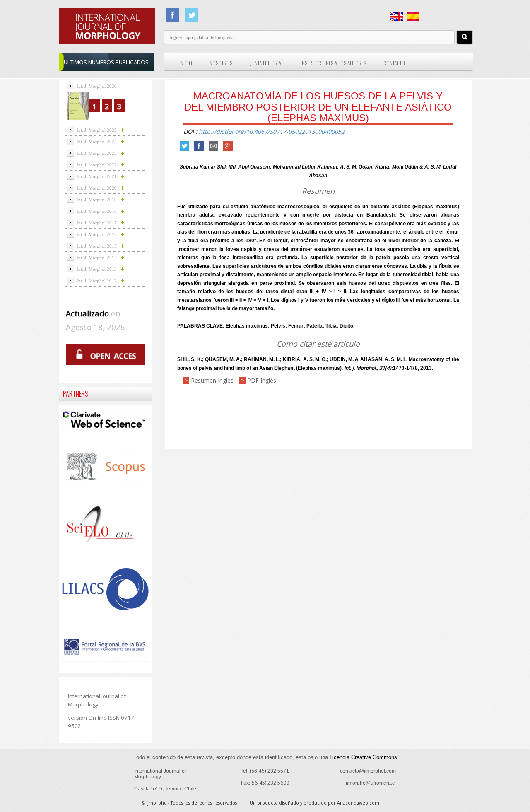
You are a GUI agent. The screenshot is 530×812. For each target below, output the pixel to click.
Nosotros (221, 63)
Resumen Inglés (212, 380)
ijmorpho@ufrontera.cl (371, 783)
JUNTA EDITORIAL (266, 63)
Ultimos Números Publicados (106, 62)
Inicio (185, 63)
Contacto (394, 63)
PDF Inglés (261, 380)
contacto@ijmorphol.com (368, 771)
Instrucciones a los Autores (333, 63)
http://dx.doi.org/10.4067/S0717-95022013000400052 (271, 131)
